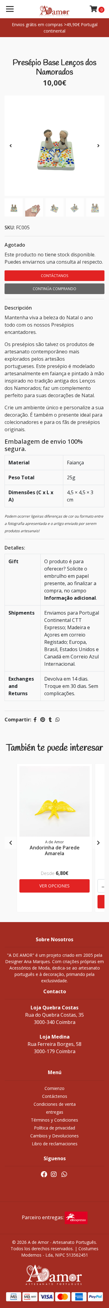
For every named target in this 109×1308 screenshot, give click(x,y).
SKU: (10, 227)
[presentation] (11, 146)
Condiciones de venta (55, 1104)
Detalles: (15, 547)
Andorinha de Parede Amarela (55, 850)
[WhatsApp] (64, 1175)
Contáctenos (54, 1096)
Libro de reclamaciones (55, 1144)
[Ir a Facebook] (44, 1175)
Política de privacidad (54, 1128)
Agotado (15, 244)
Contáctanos (54, 275)
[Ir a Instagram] (53, 1175)
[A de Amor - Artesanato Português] (54, 9)
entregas (54, 1112)
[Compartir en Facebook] (35, 719)
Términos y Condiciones (54, 1120)
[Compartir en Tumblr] (50, 719)
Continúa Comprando (54, 288)
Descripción (18, 307)
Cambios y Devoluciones (54, 1136)
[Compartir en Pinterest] (42, 719)
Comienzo (54, 1088)
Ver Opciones (54, 886)
